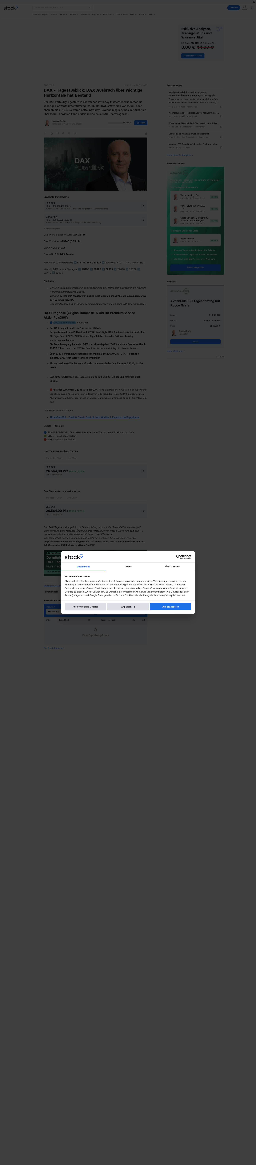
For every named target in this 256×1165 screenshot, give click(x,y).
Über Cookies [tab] (172, 566)
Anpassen (126, 606)
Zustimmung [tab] (83, 566)
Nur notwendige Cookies (85, 606)
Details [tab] (128, 566)
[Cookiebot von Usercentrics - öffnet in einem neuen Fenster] (178, 557)
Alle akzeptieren (170, 606)
